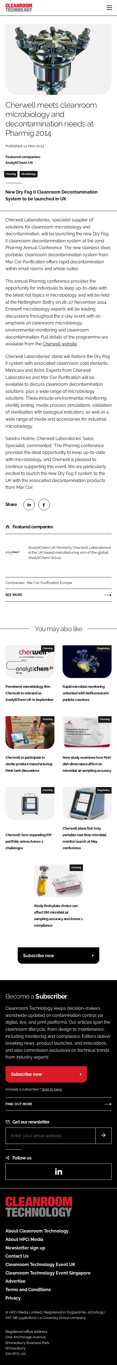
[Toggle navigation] (109, 8)
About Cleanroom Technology (37, 1231)
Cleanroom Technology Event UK (40, 1264)
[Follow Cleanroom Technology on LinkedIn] (58, 1173)
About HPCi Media (24, 1239)
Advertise (15, 1281)
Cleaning (11, 174)
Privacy (13, 1298)
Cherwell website (60, 343)
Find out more (18, 1104)
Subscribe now (38, 955)
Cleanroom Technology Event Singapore (48, 1273)
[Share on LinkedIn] (29, 504)
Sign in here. (52, 1089)
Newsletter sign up (25, 1248)
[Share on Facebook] (44, 504)
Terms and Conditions (28, 1289)
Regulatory (103, 648)
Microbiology (28, 174)
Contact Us (17, 1256)
